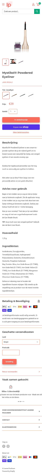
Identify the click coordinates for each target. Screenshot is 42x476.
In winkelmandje (21, 120)
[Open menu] (3, 4)
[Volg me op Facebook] (3, 446)
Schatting (9, 362)
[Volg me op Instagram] (8, 446)
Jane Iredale (7, 82)
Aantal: (5, 111)
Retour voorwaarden (9, 372)
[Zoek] (37, 11)
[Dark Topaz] (14, 95)
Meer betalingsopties (21, 132)
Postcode (5, 348)
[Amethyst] (6, 95)
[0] (38, 4)
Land (4, 337)
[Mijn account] (33, 4)
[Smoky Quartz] (30, 95)
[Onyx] (22, 95)
